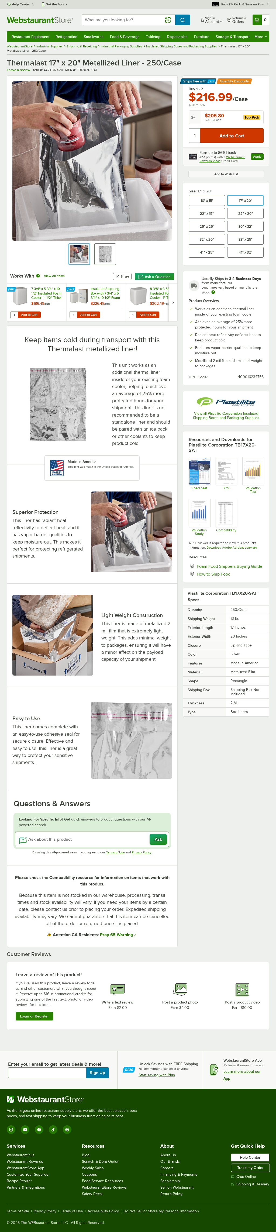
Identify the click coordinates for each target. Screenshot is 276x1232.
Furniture (201, 36)
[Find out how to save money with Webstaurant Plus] (12, 289)
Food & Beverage (125, 36)
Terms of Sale (18, 1211)
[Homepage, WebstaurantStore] (40, 20)
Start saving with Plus (157, 1075)
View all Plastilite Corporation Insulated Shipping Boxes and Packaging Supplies (226, 415)
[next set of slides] (173, 302)
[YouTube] (25, 1129)
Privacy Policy (141, 852)
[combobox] (128, 20)
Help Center (21, 4)
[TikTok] (53, 1129)
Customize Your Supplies (27, 1174)
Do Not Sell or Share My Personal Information (161, 1211)
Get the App (55, 4)
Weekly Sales (93, 1168)
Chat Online (246, 1177)
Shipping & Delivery (252, 1184)
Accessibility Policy (103, 1211)
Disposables (177, 36)
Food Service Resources (102, 1181)
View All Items (54, 276)
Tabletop (153, 36)
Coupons (89, 1174)
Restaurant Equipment (30, 36)
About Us (168, 1155)
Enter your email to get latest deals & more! (54, 1064)
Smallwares (94, 36)
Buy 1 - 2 (196, 89)
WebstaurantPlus (20, 1155)
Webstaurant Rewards (25, 1162)
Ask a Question (158, 277)
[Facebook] (39, 1129)
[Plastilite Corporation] (226, 401)
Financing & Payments (178, 1174)
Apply (258, 157)
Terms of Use (115, 852)
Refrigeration (66, 36)
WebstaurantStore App (25, 1168)
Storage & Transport (233, 36)
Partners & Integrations (26, 1187)
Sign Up (97, 1072)
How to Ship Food (230, 574)
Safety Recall (92, 1194)
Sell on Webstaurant (177, 1187)
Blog (85, 1155)
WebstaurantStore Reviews (104, 1187)
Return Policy (171, 1194)
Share (125, 276)
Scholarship (170, 1181)
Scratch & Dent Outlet (100, 1162)
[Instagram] (11, 1129)
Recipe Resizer (19, 1181)
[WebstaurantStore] (74, 1099)
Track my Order (250, 1167)
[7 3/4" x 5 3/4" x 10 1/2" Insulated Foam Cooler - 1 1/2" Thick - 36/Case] (36, 302)
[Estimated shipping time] (213, 292)
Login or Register (34, 1016)
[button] (79, 254)
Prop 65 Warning (116, 934)
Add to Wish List (226, 174)
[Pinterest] (67, 1129)
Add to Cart (29, 315)
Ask (158, 839)
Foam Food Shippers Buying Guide (230, 566)
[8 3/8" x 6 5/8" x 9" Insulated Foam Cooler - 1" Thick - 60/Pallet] (155, 302)
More (258, 36)
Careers (167, 1168)
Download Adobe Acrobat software (232, 547)
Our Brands (170, 1162)
